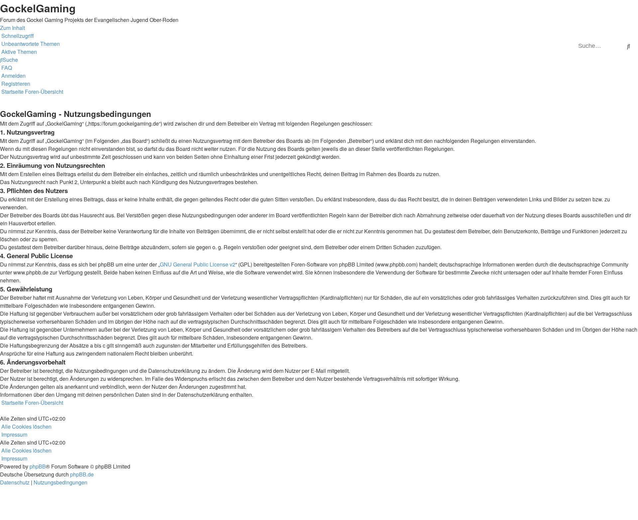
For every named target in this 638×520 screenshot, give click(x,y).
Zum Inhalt (12, 28)
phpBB (38, 466)
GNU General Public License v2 (197, 264)
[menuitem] (30, 44)
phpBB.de (82, 474)
